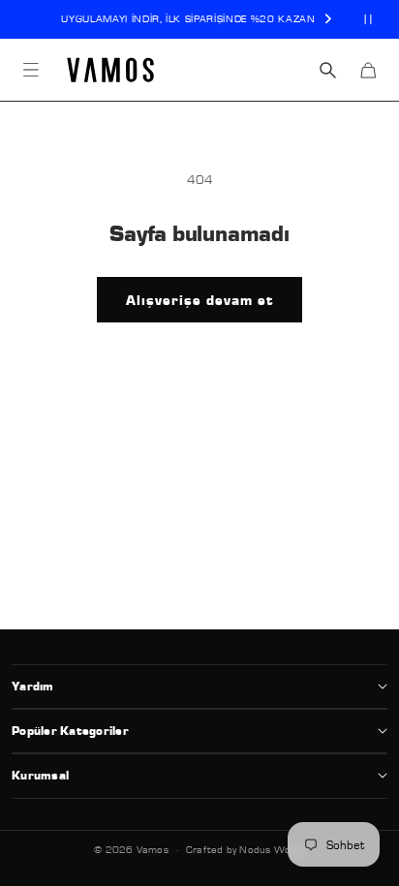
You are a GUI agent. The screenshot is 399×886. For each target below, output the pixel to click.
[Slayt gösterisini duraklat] (368, 19)
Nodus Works (271, 849)
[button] (31, 69)
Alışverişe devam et (199, 300)
